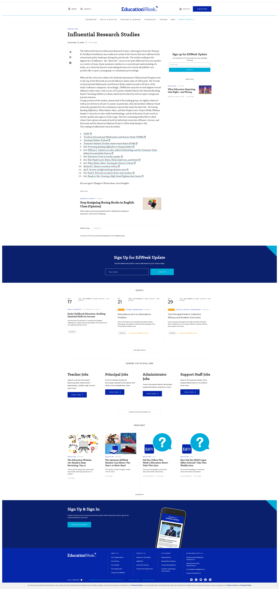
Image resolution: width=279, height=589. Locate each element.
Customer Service (142, 565)
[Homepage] (139, 8)
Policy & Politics (108, 19)
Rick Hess (171, 96)
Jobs (173, 19)
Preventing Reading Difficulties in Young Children (110, 146)
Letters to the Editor (143, 557)
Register (72, 331)
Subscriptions (166, 557)
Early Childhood (74, 309)
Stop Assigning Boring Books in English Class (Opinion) (107, 204)
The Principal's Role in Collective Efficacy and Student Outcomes (184, 316)
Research (97, 228)
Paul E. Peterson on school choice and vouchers (110, 172)
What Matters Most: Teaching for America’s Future (110, 163)
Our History (115, 561)
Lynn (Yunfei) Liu (148, 476)
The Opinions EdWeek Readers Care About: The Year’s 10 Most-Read (117, 463)
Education (73, 29)
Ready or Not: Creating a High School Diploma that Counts (114, 176)
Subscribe (202, 9)
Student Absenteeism (134, 309)
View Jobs (76, 395)
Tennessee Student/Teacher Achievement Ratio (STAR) (109, 143)
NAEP (86, 133)
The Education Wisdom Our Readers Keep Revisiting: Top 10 (80, 463)
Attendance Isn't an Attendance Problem (134, 316)
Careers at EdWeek (118, 572)
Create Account (79, 525)
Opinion (163, 19)
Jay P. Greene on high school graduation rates (105, 169)
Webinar (147, 309)
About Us (114, 553)
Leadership (91, 19)
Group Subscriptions (168, 565)
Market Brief (186, 19)
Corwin (145, 333)
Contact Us (140, 553)
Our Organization (117, 557)
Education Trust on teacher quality (104, 156)
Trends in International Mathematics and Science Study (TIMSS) (114, 136)
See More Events (139, 350)
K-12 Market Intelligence (194, 569)
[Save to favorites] (70, 57)
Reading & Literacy (87, 198)
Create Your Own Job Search (139, 412)
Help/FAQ (139, 561)
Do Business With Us (194, 553)
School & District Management (188, 309)
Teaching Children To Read (96, 140)
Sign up (162, 272)
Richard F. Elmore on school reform (100, 166)
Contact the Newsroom (144, 569)
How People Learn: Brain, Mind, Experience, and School (113, 159)
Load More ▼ (139, 494)
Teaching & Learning (130, 19)
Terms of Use (133, 580)
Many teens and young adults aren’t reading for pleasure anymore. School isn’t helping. (104, 212)
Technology (150, 19)
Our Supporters (116, 569)
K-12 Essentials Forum (91, 309)
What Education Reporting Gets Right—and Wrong (181, 90)
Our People (115, 565)
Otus (195, 333)
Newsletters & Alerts (168, 561)
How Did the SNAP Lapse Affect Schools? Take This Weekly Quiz (193, 463)
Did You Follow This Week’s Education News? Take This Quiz (155, 463)
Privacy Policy (149, 580)
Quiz (154, 456)
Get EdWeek (166, 553)
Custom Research (192, 573)
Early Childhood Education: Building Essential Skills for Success (86, 315)
